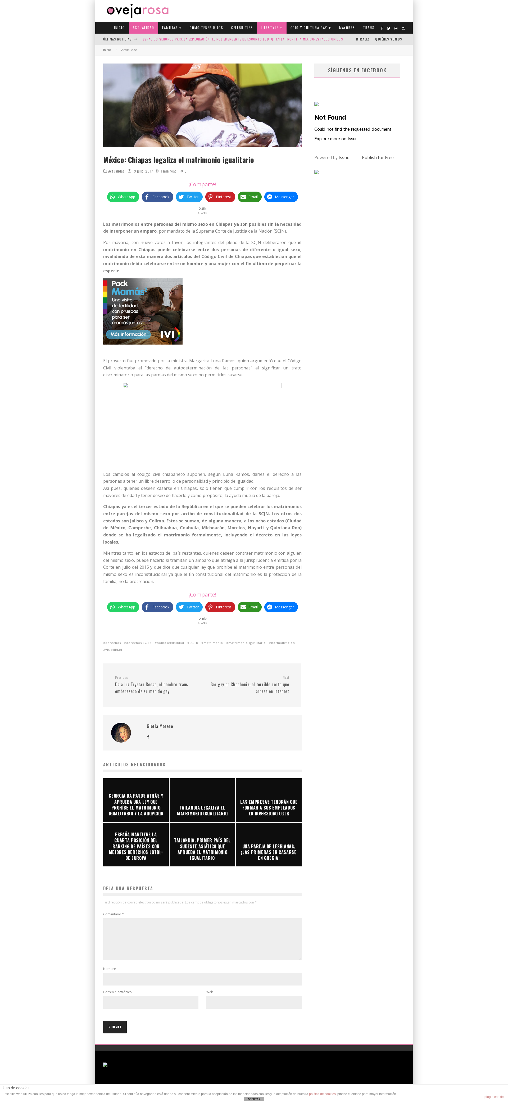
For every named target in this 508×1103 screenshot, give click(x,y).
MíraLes (363, 39)
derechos (113, 643)
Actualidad (143, 27)
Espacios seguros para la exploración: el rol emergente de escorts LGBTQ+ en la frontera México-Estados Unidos (243, 39)
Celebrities (242, 27)
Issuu (344, 157)
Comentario (113, 914)
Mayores (347, 27)
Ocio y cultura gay (309, 27)
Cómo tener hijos (206, 27)
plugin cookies (494, 1097)
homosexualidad (170, 643)
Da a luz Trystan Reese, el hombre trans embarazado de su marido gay (151, 684)
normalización (283, 643)
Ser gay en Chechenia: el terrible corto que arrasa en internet (250, 684)
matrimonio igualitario (247, 643)
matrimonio (213, 643)
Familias (170, 27)
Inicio (119, 27)
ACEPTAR (254, 1099)
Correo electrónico (117, 992)
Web (209, 992)
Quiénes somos (388, 39)
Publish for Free (378, 157)
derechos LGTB (139, 643)
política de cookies (322, 1094)
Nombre (109, 968)
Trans (369, 27)
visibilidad (113, 650)
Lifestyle (270, 27)
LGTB (193, 643)
